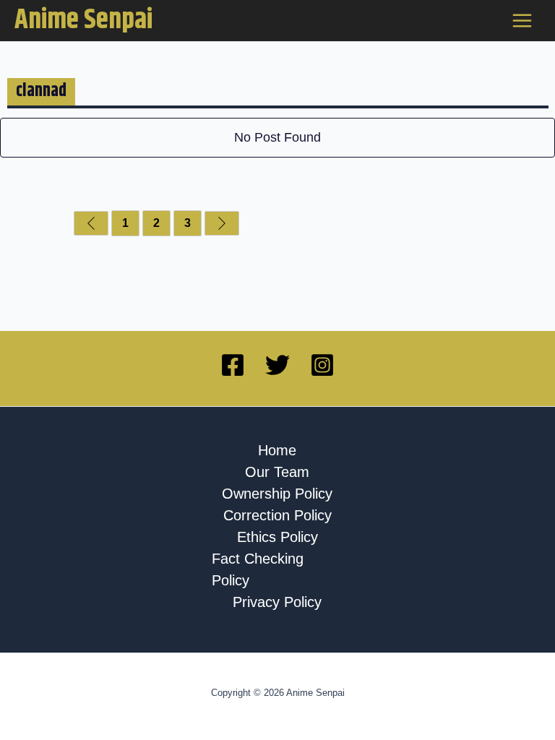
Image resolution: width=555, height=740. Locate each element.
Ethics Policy (277, 537)
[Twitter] (277, 365)
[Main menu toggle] (522, 21)
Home (277, 450)
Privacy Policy (277, 602)
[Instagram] (322, 365)
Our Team (277, 472)
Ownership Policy (277, 494)
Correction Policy (277, 515)
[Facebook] (232, 365)
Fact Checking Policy (258, 569)
